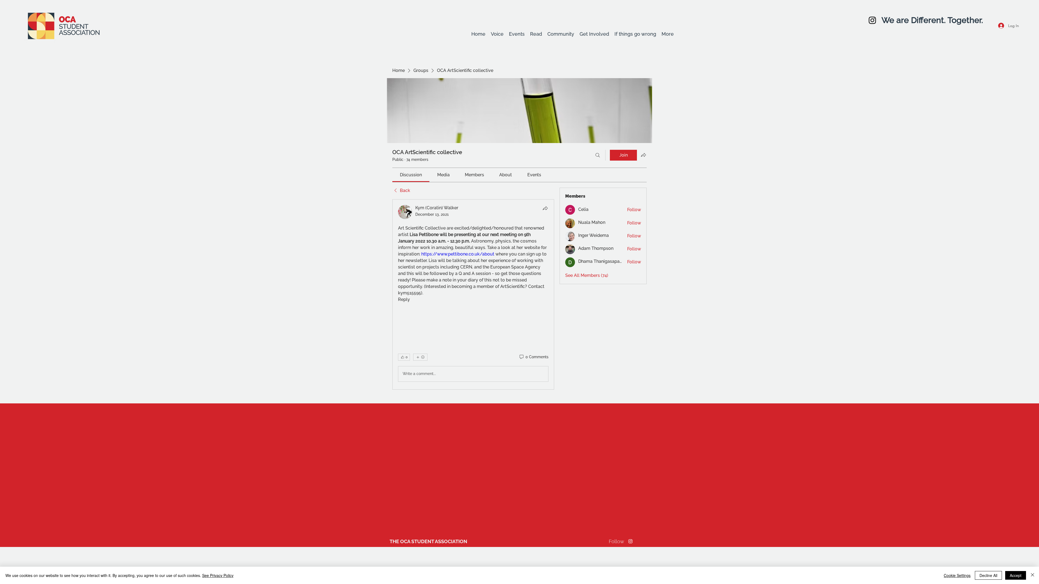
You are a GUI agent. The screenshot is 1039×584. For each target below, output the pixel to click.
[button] (497, 34)
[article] (473, 294)
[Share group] (643, 155)
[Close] (1032, 575)
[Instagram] (872, 20)
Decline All (988, 575)
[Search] (597, 155)
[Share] (545, 208)
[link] (411, 174)
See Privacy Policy (218, 575)
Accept (1015, 575)
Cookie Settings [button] (957, 575)
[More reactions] (420, 357)
